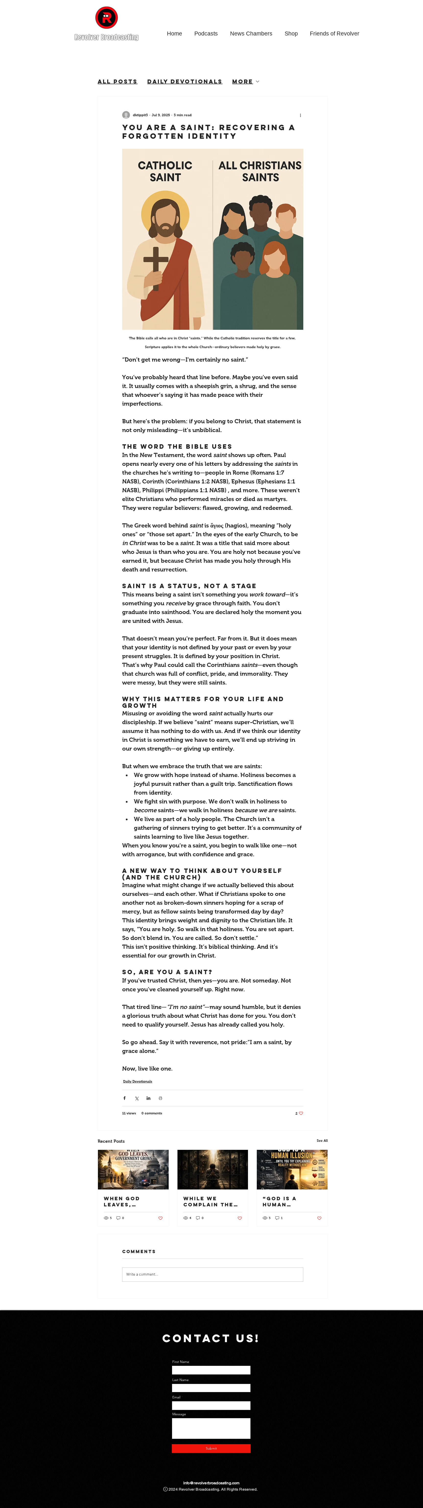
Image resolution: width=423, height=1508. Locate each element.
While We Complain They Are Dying (210, 1201)
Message (179, 1414)
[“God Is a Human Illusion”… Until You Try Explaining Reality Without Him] (292, 1169)
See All (322, 1140)
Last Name (180, 1380)
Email (176, 1397)
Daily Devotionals (185, 82)
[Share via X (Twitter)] (136, 1098)
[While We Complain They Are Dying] (212, 1169)
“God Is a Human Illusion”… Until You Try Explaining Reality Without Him (288, 1201)
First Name (180, 1361)
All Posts (118, 82)
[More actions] (300, 115)
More (242, 82)
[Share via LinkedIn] (148, 1098)
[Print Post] (160, 1098)
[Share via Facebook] (124, 1098)
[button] (206, 33)
